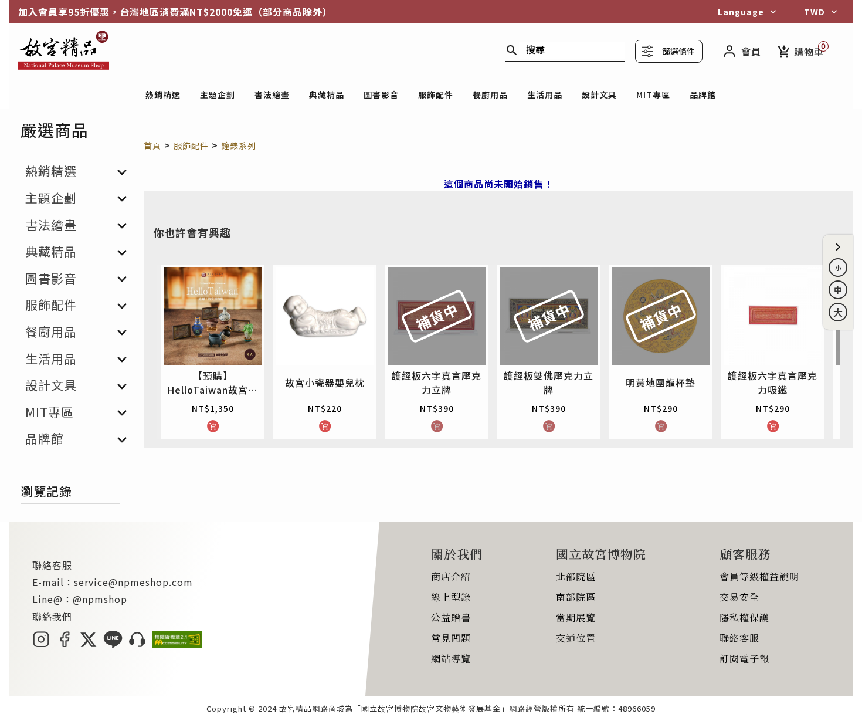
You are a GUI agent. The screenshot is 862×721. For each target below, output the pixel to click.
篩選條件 (678, 51)
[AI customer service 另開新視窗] (137, 644)
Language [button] (741, 12)
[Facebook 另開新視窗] (64, 644)
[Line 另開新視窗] (113, 644)
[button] (838, 247)
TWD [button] (814, 12)
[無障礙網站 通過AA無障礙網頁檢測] (177, 644)
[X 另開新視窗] (88, 644)
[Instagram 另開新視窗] (41, 644)
